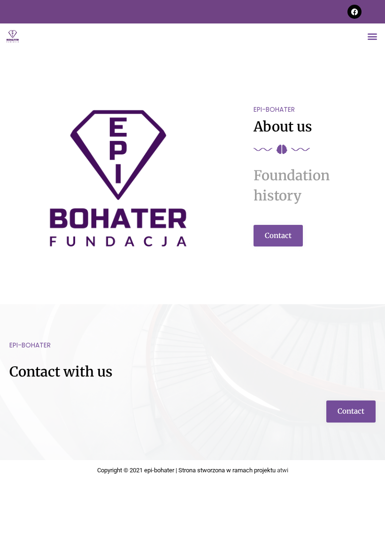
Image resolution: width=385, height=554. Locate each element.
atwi (282, 470)
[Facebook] (354, 12)
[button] (372, 36)
